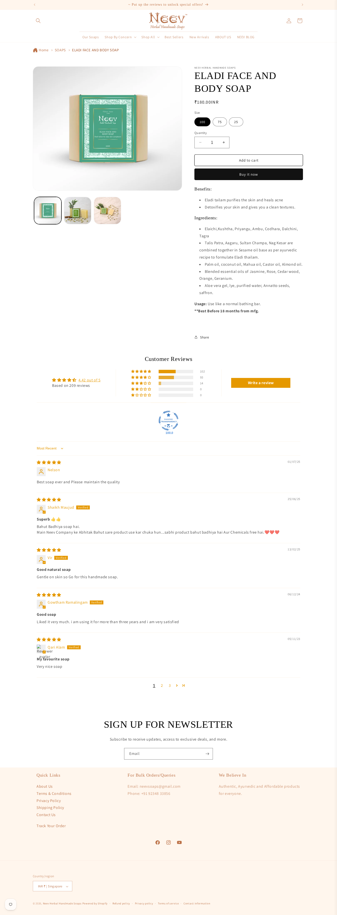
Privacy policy (144, 903)
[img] (49, 462)
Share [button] (204, 337)
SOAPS (60, 50)
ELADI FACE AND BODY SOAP (95, 50)
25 (236, 121)
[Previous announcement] (34, 4)
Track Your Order (51, 825)
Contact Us (46, 815)
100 (202, 121)
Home (43, 50)
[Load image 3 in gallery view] (107, 210)
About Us (45, 786)
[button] (38, 20)
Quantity (200, 133)
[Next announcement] (302, 4)
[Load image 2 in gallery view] (77, 210)
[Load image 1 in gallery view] (47, 210)
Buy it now (248, 174)
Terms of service (168, 903)
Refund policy (121, 903)
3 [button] (170, 685)
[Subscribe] (207, 754)
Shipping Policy (50, 807)
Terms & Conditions (54, 793)
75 (220, 121)
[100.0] (168, 420)
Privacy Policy (49, 800)
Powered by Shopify (95, 903)
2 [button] (162, 685)
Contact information (197, 903)
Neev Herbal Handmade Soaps (62, 903)
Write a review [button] (261, 382)
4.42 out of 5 (89, 380)
